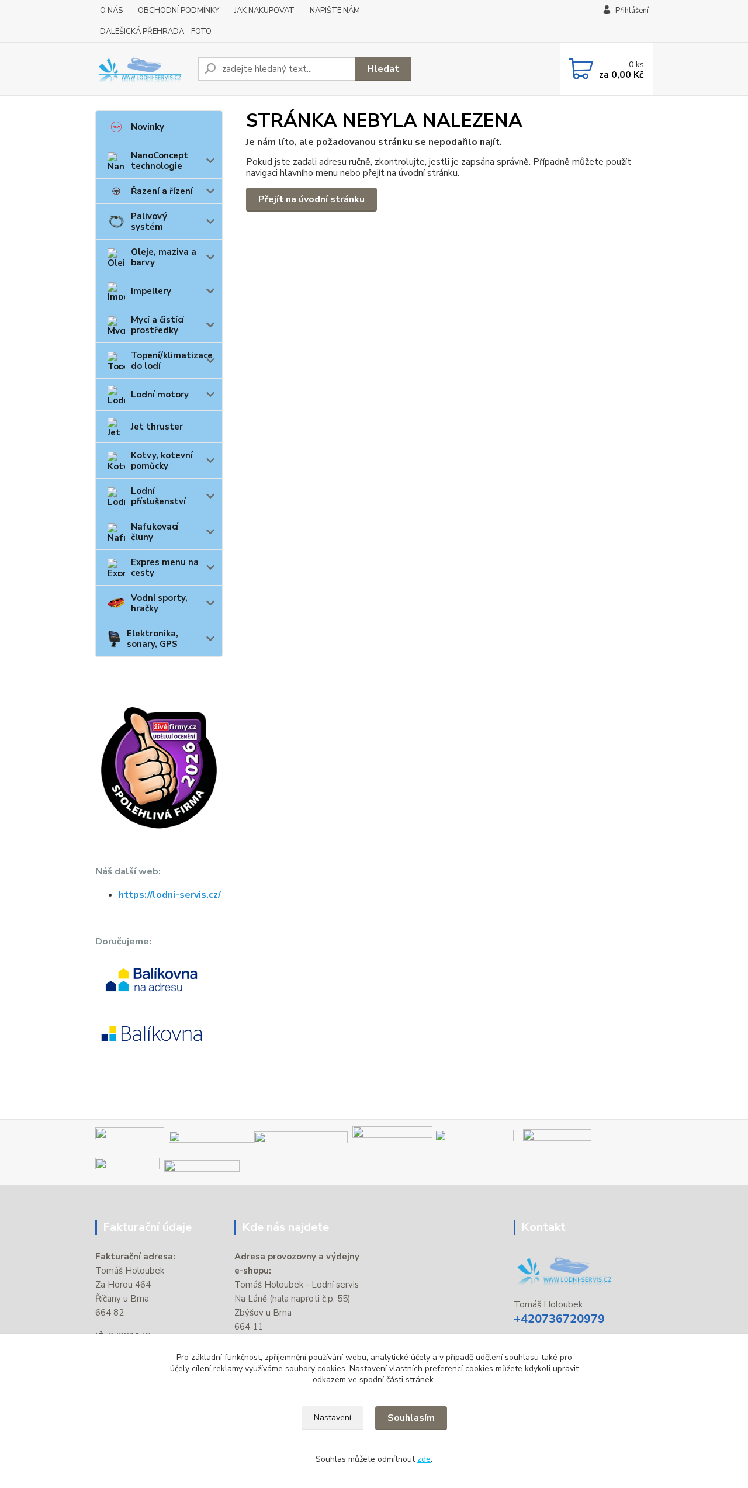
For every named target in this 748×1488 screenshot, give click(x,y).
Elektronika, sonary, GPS (152, 639)
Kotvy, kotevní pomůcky (162, 460)
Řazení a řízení (162, 191)
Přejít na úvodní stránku (311, 199)
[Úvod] (141, 69)
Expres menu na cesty (165, 567)
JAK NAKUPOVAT (264, 10)
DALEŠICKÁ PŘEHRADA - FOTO (156, 31)
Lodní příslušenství (158, 496)
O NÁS (111, 10)
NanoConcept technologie (159, 161)
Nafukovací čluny (154, 532)
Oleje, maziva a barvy (163, 257)
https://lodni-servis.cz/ (170, 894)
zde (424, 1459)
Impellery (151, 291)
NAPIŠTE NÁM (335, 10)
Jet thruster (157, 426)
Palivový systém (149, 221)
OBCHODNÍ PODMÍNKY (178, 10)
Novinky (147, 127)
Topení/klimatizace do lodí (172, 360)
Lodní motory (160, 394)
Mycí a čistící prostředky (157, 325)
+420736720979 (559, 1319)
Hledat (383, 69)
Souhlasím (411, 1417)
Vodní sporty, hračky (159, 603)
